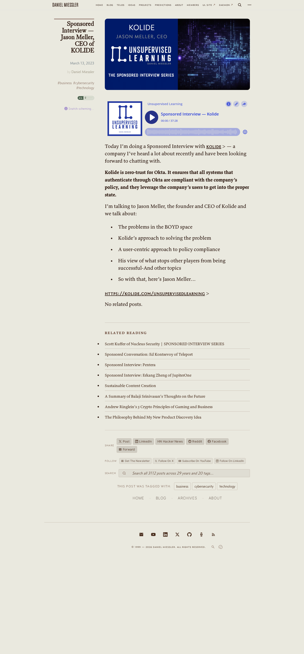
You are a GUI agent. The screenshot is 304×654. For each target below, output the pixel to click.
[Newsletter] (141, 534)
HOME (138, 498)
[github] (189, 534)
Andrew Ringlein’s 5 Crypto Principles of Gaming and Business (159, 406)
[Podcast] (201, 534)
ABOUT (215, 498)
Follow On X (166, 461)
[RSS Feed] (213, 534)
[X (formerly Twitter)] (177, 534)
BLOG (161, 498)
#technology (85, 88)
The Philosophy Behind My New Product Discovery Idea (153, 417)
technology (227, 486)
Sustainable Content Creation (130, 385)
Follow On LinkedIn (232, 461)
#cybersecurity (83, 83)
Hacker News (170, 441)
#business (65, 83)
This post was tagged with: (144, 486)
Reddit (197, 441)
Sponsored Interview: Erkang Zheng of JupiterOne (148, 375)
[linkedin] (165, 534)
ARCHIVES (187, 498)
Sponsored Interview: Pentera (130, 364)
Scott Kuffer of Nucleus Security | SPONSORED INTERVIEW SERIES (164, 343)
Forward (129, 449)
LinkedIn (145, 441)
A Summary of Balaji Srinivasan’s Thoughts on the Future (155, 396)
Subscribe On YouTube (196, 461)
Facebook (219, 441)
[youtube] (153, 534)
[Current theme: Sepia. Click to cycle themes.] (220, 547)
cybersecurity (204, 486)
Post (126, 441)
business (182, 486)
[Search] (240, 5)
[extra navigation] (249, 5)
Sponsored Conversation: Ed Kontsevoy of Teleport (149, 354)
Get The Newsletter (137, 461)
